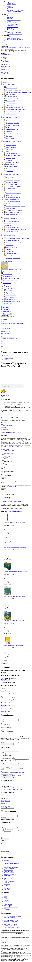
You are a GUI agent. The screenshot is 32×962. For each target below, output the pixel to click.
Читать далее (15, 446)
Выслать (3, 744)
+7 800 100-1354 (5, 72)
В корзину (3, 427)
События (5, 309)
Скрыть (21, 446)
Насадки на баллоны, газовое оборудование (18, 92)
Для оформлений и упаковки (14, 107)
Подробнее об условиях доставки (9, 508)
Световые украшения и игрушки (15, 206)
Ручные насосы (11, 103)
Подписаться (19, 933)
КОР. (16, 417)
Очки (8, 203)
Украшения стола (9, 235)
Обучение (19, 323)
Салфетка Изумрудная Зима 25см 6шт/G (14, 596)
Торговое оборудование (13, 111)
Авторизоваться (5, 853)
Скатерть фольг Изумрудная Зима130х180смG (16, 571)
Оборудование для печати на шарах (16, 109)
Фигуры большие (12, 153)
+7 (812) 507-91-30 (5, 691)
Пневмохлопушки (8, 276)
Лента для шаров (11, 94)
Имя (2, 816)
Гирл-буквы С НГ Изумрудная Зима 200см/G (15, 547)
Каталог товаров (8, 356)
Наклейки (7, 225)
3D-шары (9, 160)
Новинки (6, 82)
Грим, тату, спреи (11, 188)
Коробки (9, 293)
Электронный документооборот (15, 10)
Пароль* (3, 753)
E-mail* (3, 752)
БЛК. (12, 417)
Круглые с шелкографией (14, 120)
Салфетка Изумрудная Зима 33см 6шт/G (14, 620)
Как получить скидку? (7, 425)
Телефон (3, 817)
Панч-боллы (9, 131)
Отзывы (9, 21)
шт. (3, 417)
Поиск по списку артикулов (8, 338)
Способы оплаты (5, 432)
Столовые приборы (12, 253)
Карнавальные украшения (11, 174)
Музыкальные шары (12, 166)
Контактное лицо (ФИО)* (7, 757)
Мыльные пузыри (8, 261)
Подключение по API (12, 13)
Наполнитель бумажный (13, 301)
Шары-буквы (10, 164)
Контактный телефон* (7, 760)
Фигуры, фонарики (12, 231)
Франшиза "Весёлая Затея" (14, 22)
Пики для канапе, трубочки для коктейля (17, 238)
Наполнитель (10, 299)
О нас (10, 323)
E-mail (2, 720)
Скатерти (9, 249)
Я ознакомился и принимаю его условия (13, 773)
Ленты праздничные (12, 199)
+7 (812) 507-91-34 (5, 680)
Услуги (14, 323)
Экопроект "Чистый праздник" (15, 29)
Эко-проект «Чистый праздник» (12, 927)
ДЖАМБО (9, 171)
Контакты (6, 41)
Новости (9, 15)
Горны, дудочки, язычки (13, 186)
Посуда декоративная (12, 240)
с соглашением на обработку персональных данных (12, 773)
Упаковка (7, 283)
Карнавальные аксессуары (13, 193)
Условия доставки (11, 4)
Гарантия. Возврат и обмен (11, 907)
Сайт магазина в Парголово (16, 47)
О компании (10, 17)
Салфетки (9, 245)
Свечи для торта (11, 247)
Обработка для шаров (12, 96)
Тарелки (9, 255)
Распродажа (7, 311)
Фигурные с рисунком (12, 162)
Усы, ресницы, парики (12, 212)
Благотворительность (12, 27)
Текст (2, 837)
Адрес (2, 763)
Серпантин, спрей (11, 208)
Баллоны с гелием (11, 88)
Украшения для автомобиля (10, 280)
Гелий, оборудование (9, 84)
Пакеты (9, 303)
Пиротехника (7, 274)
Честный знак (10, 9)
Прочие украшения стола (13, 242)
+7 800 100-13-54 (5, 334)
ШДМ (8, 127)
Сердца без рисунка (12, 133)
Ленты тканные (11, 295)
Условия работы (11, 3)
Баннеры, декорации (12, 221)
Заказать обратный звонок (7, 807)
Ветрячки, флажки (11, 182)
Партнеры (9, 18)
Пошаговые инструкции (13, 38)
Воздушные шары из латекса (12, 117)
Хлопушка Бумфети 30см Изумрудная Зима (15, 522)
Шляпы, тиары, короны (13, 214)
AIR (8, 151)
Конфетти (9, 178)
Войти (2, 727)
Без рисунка (10, 168)
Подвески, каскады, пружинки (15, 227)
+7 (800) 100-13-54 (5, 711)
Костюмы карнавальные (13, 197)
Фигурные (9, 136)
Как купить (10, 7)
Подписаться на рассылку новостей (11, 775)
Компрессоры (10, 101)
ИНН (2, 762)
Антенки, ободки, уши (13, 180)
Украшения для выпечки (13, 258)
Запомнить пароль (5, 724)
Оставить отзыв (5, 838)
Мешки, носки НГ (11, 297)
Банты (8, 286)
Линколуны (10, 138)
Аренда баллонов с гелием (14, 32)
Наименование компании (7, 758)
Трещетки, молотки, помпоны (14, 210)
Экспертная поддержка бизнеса (15, 39)
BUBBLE (9, 149)
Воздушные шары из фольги (12, 141)
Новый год (7, 456)
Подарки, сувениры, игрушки (12, 278)
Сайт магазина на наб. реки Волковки (14, 789)
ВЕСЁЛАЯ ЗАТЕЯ (9, 450)
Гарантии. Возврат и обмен (14, 11)
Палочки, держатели (12, 98)
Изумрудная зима (8, 453)
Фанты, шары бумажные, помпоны (16, 229)
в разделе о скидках (11, 486)
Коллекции (6, 307)
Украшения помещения (10, 218)
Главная (6, 355)
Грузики (9, 105)
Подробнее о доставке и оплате (9, 501)
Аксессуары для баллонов (13, 90)
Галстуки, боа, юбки (12, 184)
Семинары (9, 36)
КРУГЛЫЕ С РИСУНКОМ (14, 155)
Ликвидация (7, 314)
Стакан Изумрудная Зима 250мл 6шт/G (14, 645)
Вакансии (9, 28)
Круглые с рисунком (12, 123)
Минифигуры (10, 158)
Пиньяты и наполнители (10, 271)
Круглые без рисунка (13, 125)
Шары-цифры (11, 145)
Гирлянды (9, 223)
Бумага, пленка (11, 290)
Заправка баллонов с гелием (14, 34)
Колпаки (9, 195)
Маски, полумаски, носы (13, 201)
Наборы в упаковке (12, 129)
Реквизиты (10, 25)
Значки (8, 191)
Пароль (3, 721)
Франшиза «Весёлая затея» (11, 921)
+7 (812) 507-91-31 (5, 706)
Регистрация (8, 727)
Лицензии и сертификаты (14, 20)
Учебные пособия (11, 114)
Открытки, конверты (15, 269)
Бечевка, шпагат (10, 288)
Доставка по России (15, 432)
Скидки (9, 6)
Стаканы (9, 251)
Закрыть (3, 478)
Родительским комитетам (13, 24)
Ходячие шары (11, 147)
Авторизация (10, 744)
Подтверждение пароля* (7, 755)
